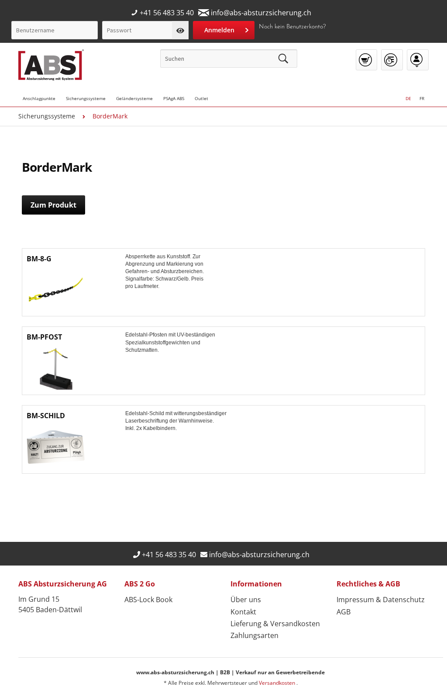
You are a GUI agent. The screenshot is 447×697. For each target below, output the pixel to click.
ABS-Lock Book (148, 599)
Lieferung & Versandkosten (275, 623)
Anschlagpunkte (39, 98)
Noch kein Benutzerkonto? (292, 27)
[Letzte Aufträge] (392, 60)
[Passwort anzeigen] (180, 30)
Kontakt (243, 612)
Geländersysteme (134, 98)
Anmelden (219, 30)
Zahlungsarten (254, 635)
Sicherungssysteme (86, 98)
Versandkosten (277, 683)
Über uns (245, 599)
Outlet (201, 98)
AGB (344, 612)
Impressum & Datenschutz (381, 599)
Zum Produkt (53, 205)
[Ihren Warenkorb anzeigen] (366, 60)
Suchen (283, 58)
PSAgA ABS (173, 98)
